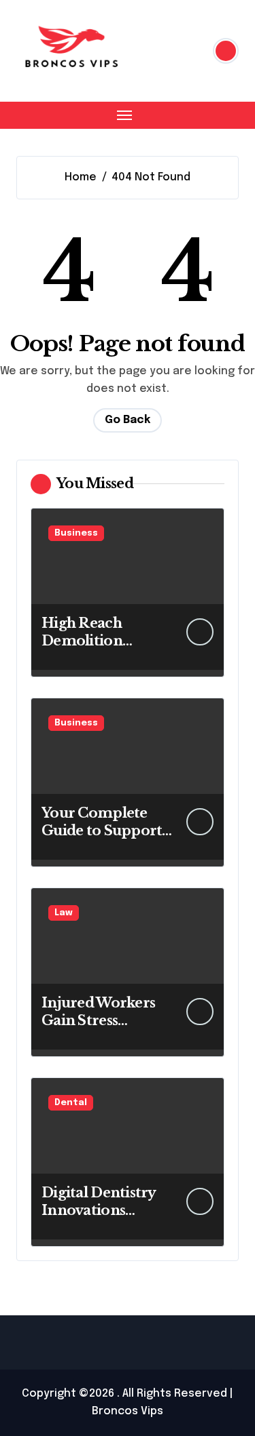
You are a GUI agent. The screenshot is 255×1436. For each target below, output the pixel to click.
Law (63, 913)
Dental (70, 1102)
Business (76, 533)
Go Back (127, 420)
